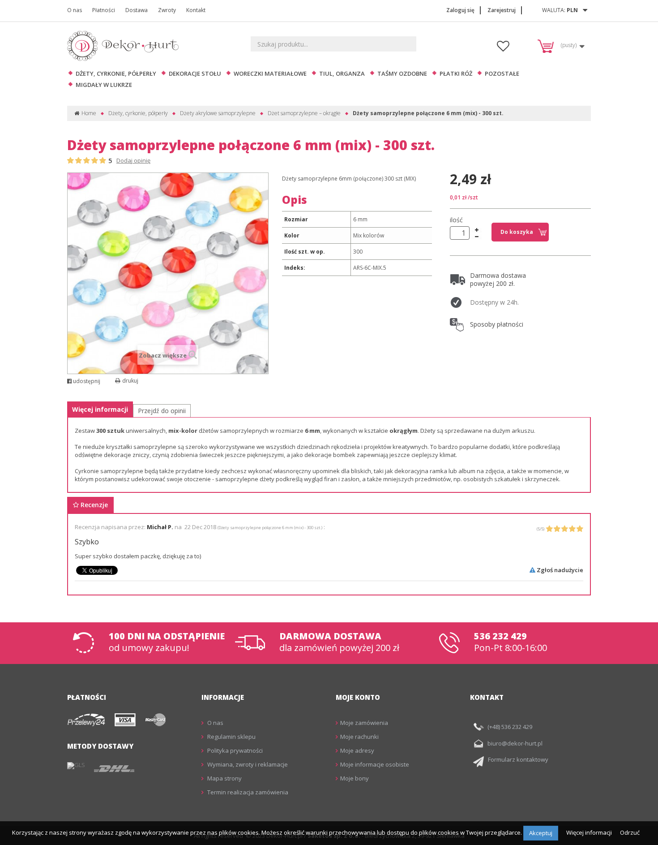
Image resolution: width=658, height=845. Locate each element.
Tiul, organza (342, 74)
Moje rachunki (359, 737)
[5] (102, 161)
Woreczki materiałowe (270, 74)
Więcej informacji (100, 409)
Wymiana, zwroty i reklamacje (247, 764)
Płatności (103, 10)
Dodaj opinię (133, 160)
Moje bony (354, 778)
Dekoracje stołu (195, 74)
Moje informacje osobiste (374, 764)
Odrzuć (630, 832)
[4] (94, 161)
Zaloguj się (460, 10)
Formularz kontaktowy (518, 759)
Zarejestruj (501, 10)
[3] (86, 161)
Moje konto (358, 697)
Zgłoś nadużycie (559, 570)
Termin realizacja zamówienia (247, 792)
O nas (74, 10)
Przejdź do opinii (162, 410)
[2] (78, 161)
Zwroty (167, 10)
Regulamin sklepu (231, 737)
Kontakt (195, 10)
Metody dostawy (100, 746)
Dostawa (136, 10)
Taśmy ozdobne (402, 74)
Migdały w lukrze (104, 85)
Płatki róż (456, 74)
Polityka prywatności (234, 750)
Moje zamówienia (364, 723)
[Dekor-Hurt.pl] (125, 46)
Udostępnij (86, 381)
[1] (70, 161)
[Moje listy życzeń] (503, 48)
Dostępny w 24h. (494, 302)
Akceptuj (540, 833)
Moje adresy (357, 750)
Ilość (456, 220)
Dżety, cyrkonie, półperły (116, 74)
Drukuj (130, 380)
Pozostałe (502, 74)
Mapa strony (224, 778)
